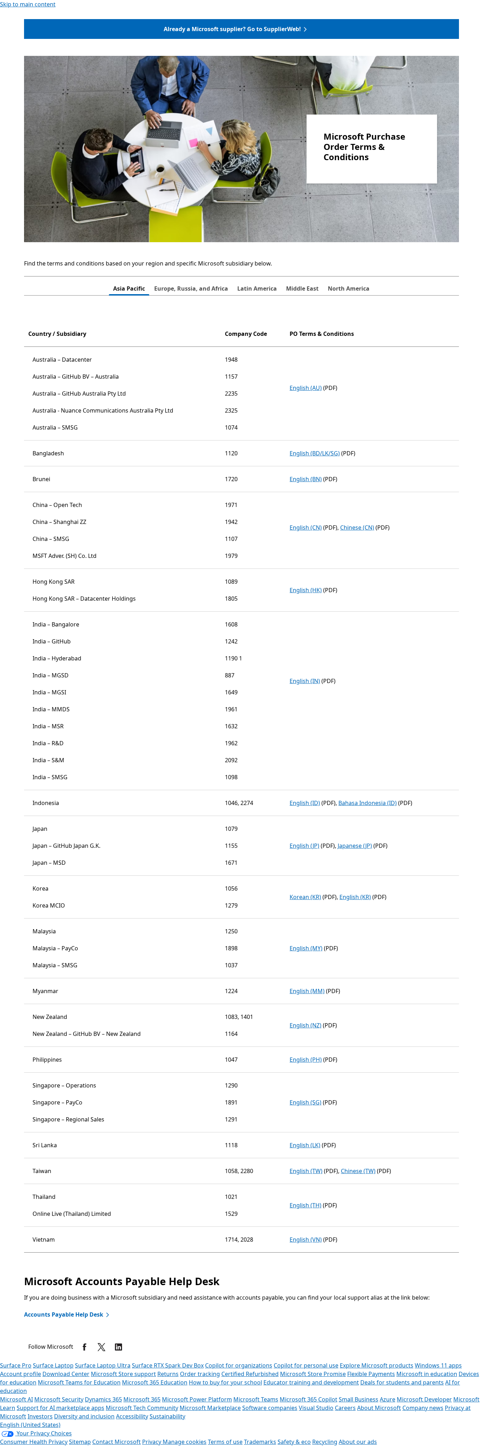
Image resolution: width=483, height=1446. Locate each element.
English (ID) (305, 803)
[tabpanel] (241, 789)
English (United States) (30, 1425)
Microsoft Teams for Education (79, 1382)
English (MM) (307, 991)
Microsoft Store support (123, 1374)
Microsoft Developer (424, 1399)
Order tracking (200, 1374)
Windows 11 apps (438, 1365)
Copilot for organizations (238, 1365)
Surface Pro (15, 1365)
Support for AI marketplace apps (60, 1408)
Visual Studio (316, 1408)
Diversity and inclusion (84, 1416)
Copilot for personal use (306, 1365)
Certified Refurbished (250, 1374)
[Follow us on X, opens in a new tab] (101, 1347)
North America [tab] (348, 288)
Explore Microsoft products (376, 1365)
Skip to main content (28, 4)
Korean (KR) (305, 897)
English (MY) (306, 948)
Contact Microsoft (116, 1442)
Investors (40, 1416)
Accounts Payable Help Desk (63, 1314)
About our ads (358, 1442)
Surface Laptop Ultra (102, 1365)
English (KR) (355, 897)
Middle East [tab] (302, 288)
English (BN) (306, 479)
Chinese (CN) (357, 527)
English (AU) (306, 388)
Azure (387, 1399)
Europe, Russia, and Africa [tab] (191, 288)
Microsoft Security (58, 1399)
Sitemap (80, 1442)
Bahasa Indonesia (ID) (367, 803)
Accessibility (132, 1416)
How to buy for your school (225, 1382)
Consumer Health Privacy (34, 1442)
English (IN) (305, 681)
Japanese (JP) (355, 846)
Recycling (324, 1442)
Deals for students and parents (402, 1382)
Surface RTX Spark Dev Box (168, 1365)
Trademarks (260, 1442)
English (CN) (306, 527)
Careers (345, 1408)
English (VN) (306, 1239)
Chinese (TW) (358, 1171)
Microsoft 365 (142, 1399)
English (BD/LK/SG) (315, 453)
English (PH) (306, 1059)
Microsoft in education (426, 1374)
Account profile (20, 1374)
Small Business (358, 1399)
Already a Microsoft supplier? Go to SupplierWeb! (232, 29)
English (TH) (305, 1205)
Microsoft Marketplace (210, 1408)
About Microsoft (379, 1408)
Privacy (152, 1442)
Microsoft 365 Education (154, 1382)
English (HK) (306, 590)
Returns (168, 1374)
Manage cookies (184, 1442)
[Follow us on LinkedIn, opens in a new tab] (118, 1347)
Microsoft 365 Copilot (308, 1399)
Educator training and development (311, 1382)
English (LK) (305, 1145)
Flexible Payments (371, 1374)
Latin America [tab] (257, 288)
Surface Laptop (53, 1365)
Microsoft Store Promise (313, 1374)
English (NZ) (305, 1025)
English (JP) (304, 846)
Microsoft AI (16, 1399)
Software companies (269, 1408)
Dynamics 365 (103, 1399)
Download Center (65, 1374)
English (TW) (306, 1171)
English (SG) (305, 1102)
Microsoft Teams (255, 1399)
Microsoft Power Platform (197, 1399)
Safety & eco (294, 1442)
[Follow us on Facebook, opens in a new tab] (84, 1347)
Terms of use (225, 1442)
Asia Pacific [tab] (129, 288)
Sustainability (167, 1416)
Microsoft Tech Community (142, 1408)
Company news (422, 1408)
